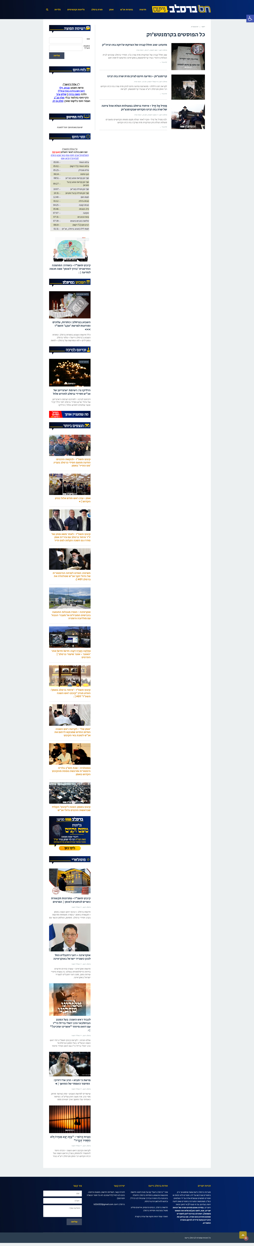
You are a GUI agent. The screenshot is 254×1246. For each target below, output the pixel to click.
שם (88, 39)
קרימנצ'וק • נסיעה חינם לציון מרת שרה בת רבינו (137, 76)
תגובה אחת (140, 50)
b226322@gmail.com (103, 1216)
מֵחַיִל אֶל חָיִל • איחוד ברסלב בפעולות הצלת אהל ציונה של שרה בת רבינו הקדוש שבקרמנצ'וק (134, 108)
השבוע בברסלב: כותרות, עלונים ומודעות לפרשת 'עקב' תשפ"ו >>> (71, 338)
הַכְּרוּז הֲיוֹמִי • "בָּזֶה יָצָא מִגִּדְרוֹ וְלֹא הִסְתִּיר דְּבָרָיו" (70, 1151)
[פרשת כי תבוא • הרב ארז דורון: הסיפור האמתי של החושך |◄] (70, 1076)
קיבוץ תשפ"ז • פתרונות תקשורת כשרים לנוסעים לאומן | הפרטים (71, 912)
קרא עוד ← (163, 62)
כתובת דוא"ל (86, 47)
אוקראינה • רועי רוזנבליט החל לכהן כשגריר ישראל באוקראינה (72, 969)
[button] (250, 18)
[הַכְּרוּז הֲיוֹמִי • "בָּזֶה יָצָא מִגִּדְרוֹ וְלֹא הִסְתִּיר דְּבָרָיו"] (70, 1131)
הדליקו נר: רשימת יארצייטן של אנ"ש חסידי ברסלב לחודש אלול (72, 404)
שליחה (57, 55)
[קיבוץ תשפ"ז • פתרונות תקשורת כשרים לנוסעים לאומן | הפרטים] (70, 894)
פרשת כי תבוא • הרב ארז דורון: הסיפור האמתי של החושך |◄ (72, 1094)
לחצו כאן (196, 1223)
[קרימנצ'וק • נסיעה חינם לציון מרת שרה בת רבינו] (188, 87)
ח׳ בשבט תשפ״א (153, 115)
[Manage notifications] (246, 1238)
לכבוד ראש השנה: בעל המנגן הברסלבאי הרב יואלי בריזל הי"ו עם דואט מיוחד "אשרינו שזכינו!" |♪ (70, 1037)
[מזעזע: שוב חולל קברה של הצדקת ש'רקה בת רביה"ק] (188, 56)
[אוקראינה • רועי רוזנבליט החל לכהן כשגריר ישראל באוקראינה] (70, 950)
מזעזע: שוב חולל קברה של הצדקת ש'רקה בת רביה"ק (134, 45)
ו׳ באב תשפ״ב (154, 50)
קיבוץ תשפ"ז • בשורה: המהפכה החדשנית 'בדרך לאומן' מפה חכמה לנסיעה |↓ (70, 281)
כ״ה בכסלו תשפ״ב (152, 81)
